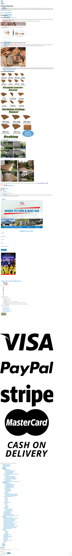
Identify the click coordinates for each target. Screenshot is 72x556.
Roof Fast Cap (7, 491)
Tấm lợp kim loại (6, 493)
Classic (6, 497)
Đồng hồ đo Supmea (7, 474)
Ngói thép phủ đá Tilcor (7, 502)
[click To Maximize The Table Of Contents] (1, 12)
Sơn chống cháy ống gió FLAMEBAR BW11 (10, 478)
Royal (6, 504)
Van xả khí (6, 188)
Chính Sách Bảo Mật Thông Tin (7, 311)
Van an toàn (5, 539)
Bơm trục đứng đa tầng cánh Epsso (9, 519)
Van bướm (7, 532)
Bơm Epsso (4, 516)
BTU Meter (7, 475)
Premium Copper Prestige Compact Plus (11, 494)
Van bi (6, 531)
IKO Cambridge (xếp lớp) (9, 486)
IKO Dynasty (7, 488)
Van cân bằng (6, 538)
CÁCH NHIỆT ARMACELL (8, 12)
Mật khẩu (2, 551)
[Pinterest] (3, 291)
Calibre (6, 501)
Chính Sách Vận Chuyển (6, 310)
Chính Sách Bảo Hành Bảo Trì (7, 309)
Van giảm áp (6, 537)
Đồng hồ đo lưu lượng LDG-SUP (10, 476)
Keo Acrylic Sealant (8, 480)
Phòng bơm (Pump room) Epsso (9, 525)
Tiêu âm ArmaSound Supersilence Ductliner (12, 473)
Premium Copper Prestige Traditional (11, 495)
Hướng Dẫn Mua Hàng (6, 307)
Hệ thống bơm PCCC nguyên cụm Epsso (10, 140)
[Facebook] (3, 288)
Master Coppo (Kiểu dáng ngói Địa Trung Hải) (11, 515)
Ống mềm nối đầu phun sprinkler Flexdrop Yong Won (12, 481)
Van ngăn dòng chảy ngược (8, 536)
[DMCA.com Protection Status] (3, 315)
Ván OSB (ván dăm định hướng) (9, 514)
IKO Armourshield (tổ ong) (9, 484)
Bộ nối (5, 542)
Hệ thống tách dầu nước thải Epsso (9, 524)
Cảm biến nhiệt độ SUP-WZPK (10, 477)
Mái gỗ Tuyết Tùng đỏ (7, 511)
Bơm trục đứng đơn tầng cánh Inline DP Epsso (11, 518)
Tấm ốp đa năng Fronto (9, 510)
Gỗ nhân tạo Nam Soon (7, 512)
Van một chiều (6, 535)
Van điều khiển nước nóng (9, 185)
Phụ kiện (6, 492)
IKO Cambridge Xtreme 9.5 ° (9, 487)
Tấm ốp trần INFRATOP (9, 509)
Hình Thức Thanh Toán (6, 308)
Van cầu (6, 533)
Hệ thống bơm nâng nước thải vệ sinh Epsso (11, 522)
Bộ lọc (5, 191)
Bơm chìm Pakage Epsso (7, 528)
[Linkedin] (3, 292)
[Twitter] (3, 295)
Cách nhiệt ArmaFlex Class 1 (9, 471)
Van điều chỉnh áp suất (7, 534)
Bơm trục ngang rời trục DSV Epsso (9, 520)
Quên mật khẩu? (2, 554)
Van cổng (6, 530)
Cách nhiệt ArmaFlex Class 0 (9, 470)
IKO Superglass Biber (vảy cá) (10, 485)
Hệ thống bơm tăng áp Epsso (8, 517)
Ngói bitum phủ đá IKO (7, 483)
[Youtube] (3, 287)
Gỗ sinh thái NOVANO (7, 513)
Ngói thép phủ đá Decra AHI (8, 496)
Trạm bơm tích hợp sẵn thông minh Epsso (10, 526)
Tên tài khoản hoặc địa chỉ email (5, 549)
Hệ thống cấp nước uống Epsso (9, 523)
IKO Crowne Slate (8, 489)
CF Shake (6, 506)
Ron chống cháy (7, 479)
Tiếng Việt (4, 464)
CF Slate (6, 505)
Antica (6, 503)
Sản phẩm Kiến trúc (5, 482)
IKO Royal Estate (8, 490)
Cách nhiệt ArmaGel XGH (9, 472)
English (8, 466)
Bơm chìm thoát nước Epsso (8, 521)
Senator (6, 500)
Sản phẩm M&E (4, 468)
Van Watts (4, 529)
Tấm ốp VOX (6, 508)
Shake (6, 499)
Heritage (6, 498)
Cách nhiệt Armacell (7, 469)
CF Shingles (7, 507)
